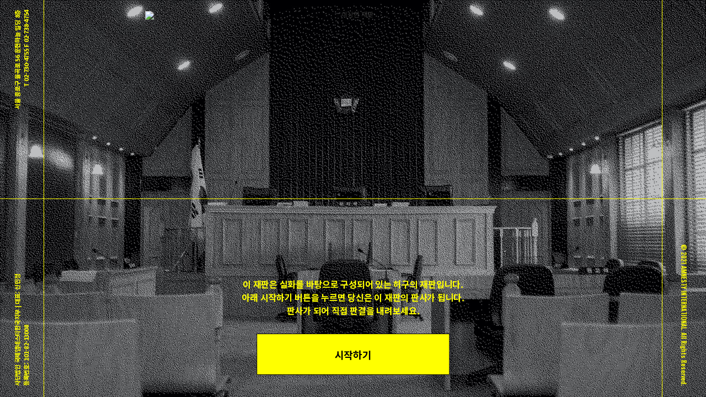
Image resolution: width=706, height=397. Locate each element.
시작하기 (353, 354)
